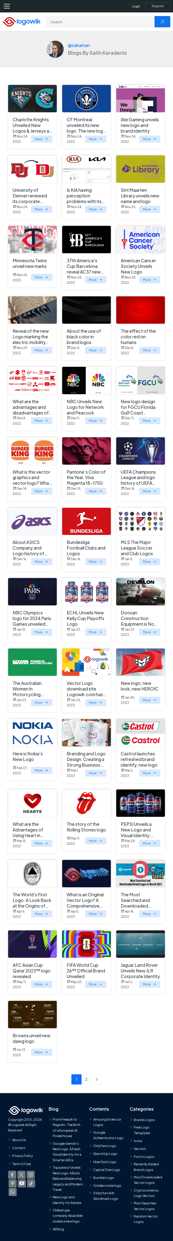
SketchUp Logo (105, 1154)
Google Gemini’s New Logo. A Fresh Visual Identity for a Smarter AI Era (67, 1151)
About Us (19, 1140)
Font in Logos (144, 1156)
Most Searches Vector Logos (145, 1206)
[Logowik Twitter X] (21, 1175)
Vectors (140, 1149)
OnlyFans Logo (104, 1146)
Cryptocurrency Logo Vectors (146, 1192)
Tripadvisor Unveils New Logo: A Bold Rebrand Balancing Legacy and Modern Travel (68, 1178)
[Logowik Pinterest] (13, 1183)
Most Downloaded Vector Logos (148, 1180)
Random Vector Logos (146, 1219)
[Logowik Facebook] (12, 1175)
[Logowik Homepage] (22, 21)
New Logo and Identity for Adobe (67, 1199)
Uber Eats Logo (104, 1161)
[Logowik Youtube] (22, 1183)
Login (136, 6)
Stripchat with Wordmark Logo (105, 1195)
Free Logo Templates (142, 1130)
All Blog (58, 1229)
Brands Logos (144, 1120)
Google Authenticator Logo (108, 1135)
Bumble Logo (103, 1177)
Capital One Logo (106, 1169)
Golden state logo (107, 1185)
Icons (138, 1140)
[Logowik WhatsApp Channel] (13, 1192)
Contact (18, 1148)
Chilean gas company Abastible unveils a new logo (68, 1215)
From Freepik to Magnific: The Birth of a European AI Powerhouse (66, 1127)
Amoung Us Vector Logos (107, 1122)
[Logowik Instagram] (31, 1175)
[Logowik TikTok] (31, 1183)
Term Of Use (21, 1163)
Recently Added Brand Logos (146, 1166)
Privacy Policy (22, 1156)
